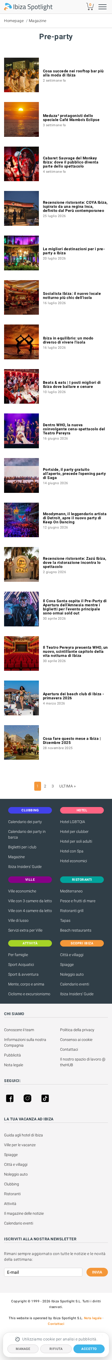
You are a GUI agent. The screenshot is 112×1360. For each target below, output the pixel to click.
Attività (10, 1203)
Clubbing (11, 1184)
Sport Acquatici (21, 964)
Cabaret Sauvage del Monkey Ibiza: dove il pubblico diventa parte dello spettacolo (71, 162)
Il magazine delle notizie (24, 1213)
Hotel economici (73, 861)
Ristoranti (12, 1194)
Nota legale (13, 1065)
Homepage (14, 20)
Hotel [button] (82, 810)
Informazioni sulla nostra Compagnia (25, 1042)
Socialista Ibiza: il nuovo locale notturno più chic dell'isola (72, 295)
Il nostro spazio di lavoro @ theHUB (83, 1062)
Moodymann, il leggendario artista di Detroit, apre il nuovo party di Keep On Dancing (75, 518)
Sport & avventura (23, 974)
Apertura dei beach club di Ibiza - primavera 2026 (73, 696)
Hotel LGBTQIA (72, 822)
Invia (97, 1272)
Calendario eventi (74, 984)
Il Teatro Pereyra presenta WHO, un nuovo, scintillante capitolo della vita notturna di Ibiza (75, 651)
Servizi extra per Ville (25, 930)
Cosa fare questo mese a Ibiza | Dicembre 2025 (72, 740)
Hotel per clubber (74, 831)
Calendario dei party (25, 822)
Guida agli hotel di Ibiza (23, 1135)
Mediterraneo (71, 891)
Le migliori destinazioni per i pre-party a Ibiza (74, 251)
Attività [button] (30, 943)
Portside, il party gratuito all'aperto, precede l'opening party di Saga (74, 473)
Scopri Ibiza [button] (82, 943)
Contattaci (69, 1049)
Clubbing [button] (30, 810)
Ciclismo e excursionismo (29, 994)
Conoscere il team (19, 1030)
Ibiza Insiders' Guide (25, 866)
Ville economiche (22, 891)
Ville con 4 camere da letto (30, 910)
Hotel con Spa (71, 851)
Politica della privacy (77, 1030)
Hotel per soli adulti (76, 841)
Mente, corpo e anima (26, 984)
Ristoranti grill (71, 910)
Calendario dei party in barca (27, 834)
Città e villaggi (71, 955)
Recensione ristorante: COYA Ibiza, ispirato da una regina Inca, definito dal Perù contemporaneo (75, 206)
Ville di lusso (18, 920)
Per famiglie (18, 955)
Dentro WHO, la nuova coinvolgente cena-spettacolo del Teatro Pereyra (74, 429)
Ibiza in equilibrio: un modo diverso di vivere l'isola (68, 340)
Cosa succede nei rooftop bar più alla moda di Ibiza (73, 73)
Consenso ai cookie (76, 1039)
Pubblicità (12, 1055)
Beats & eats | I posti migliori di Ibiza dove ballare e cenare (72, 384)
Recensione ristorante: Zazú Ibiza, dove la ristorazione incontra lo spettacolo (74, 562)
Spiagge (67, 964)
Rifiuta (56, 1349)
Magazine (37, 20)
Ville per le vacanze (20, 1145)
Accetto (89, 1349)
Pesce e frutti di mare (77, 901)
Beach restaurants (75, 930)
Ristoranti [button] (82, 880)
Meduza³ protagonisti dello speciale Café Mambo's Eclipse (71, 117)
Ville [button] (30, 880)
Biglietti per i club (22, 847)
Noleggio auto (72, 974)
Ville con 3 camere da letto (30, 901)
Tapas (65, 920)
